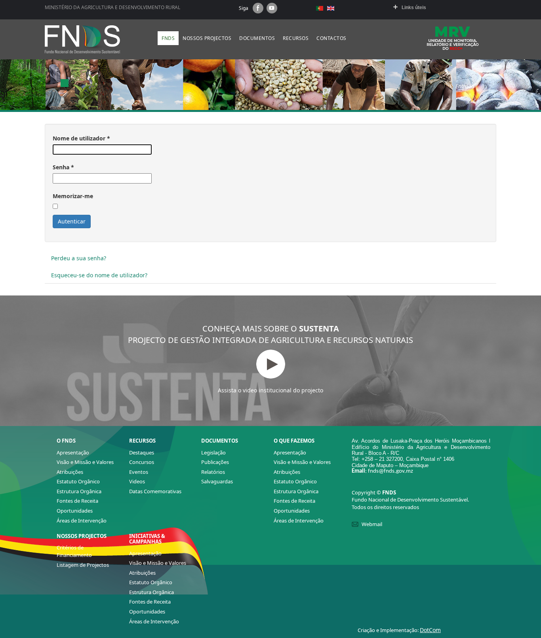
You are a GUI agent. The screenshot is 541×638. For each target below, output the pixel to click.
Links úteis (414, 7)
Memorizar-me (73, 196)
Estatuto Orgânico (78, 481)
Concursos (141, 462)
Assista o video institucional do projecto (270, 390)
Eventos (138, 471)
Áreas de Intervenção (82, 520)
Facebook (258, 8)
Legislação (213, 452)
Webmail (372, 524)
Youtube (272, 8)
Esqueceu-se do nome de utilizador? (99, 275)
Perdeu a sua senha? (78, 258)
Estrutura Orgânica (79, 491)
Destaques (141, 452)
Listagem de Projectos (83, 564)
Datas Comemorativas (155, 491)
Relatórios (213, 471)
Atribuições (70, 471)
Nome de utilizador (81, 138)
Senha (63, 167)
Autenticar (72, 221)
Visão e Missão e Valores (85, 462)
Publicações (215, 462)
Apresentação (73, 452)
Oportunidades (75, 510)
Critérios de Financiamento (74, 551)
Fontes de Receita (77, 500)
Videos (137, 481)
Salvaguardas (217, 481)
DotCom (430, 630)
